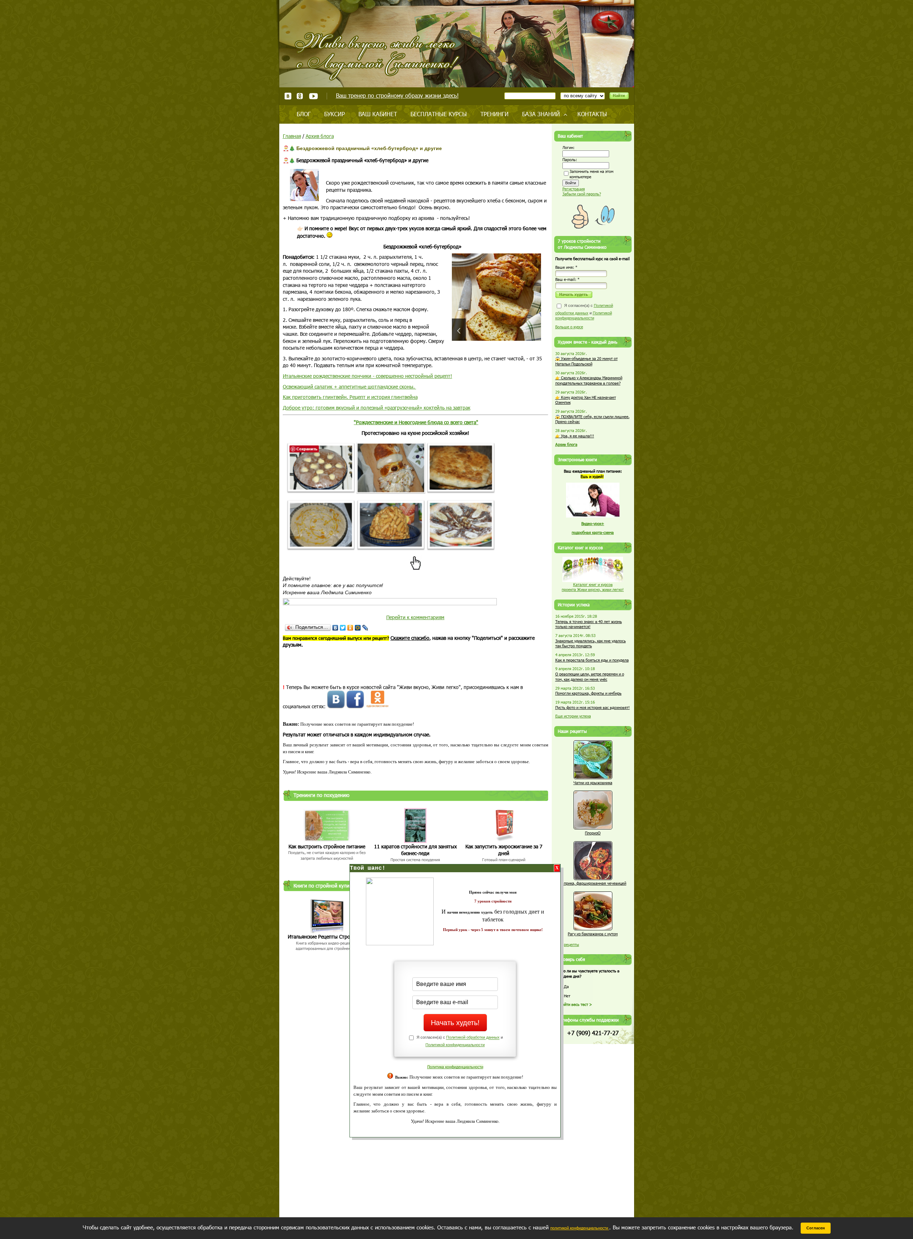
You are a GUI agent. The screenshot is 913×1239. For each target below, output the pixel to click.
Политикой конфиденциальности (455, 1045)
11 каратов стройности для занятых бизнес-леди (415, 850)
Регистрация (573, 188)
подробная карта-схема (593, 532)
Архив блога (320, 136)
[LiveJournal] (365, 627)
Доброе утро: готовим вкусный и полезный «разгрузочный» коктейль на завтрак (376, 407)
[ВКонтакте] (335, 627)
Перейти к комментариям (415, 617)
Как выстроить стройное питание (327, 846)
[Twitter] (343, 627)
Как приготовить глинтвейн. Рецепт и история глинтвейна (350, 397)
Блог (304, 114)
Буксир (334, 114)
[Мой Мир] (358, 627)
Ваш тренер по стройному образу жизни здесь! (397, 95)
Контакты (592, 114)
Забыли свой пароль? (581, 193)
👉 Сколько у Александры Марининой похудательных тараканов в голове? (588, 380)
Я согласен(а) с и (584, 311)
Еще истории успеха (573, 716)
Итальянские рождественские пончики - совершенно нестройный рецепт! (367, 375)
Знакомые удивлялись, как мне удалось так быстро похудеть (590, 643)
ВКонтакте (288, 96)
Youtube (313, 96)
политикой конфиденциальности (579, 1227)
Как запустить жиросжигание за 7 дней (503, 850)
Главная (292, 136)
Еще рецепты (567, 944)
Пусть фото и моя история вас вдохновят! (592, 707)
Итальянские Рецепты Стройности (327, 936)
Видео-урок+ (592, 523)
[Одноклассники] (350, 627)
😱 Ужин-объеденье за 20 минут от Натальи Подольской (586, 361)
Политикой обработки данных (473, 1037)
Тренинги (494, 114)
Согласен (815, 1228)
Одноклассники (300, 96)
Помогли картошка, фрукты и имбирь (588, 693)
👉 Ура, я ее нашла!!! (574, 435)
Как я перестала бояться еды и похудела (592, 660)
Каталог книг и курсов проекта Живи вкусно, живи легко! (593, 587)
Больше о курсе (569, 326)
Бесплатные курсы (438, 114)
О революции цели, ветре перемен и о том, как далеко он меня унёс (589, 677)
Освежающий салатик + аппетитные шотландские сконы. (349, 386)
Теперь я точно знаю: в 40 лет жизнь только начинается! (588, 624)
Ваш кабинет (377, 114)
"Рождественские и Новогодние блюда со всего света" (416, 422)
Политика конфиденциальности (455, 1066)
